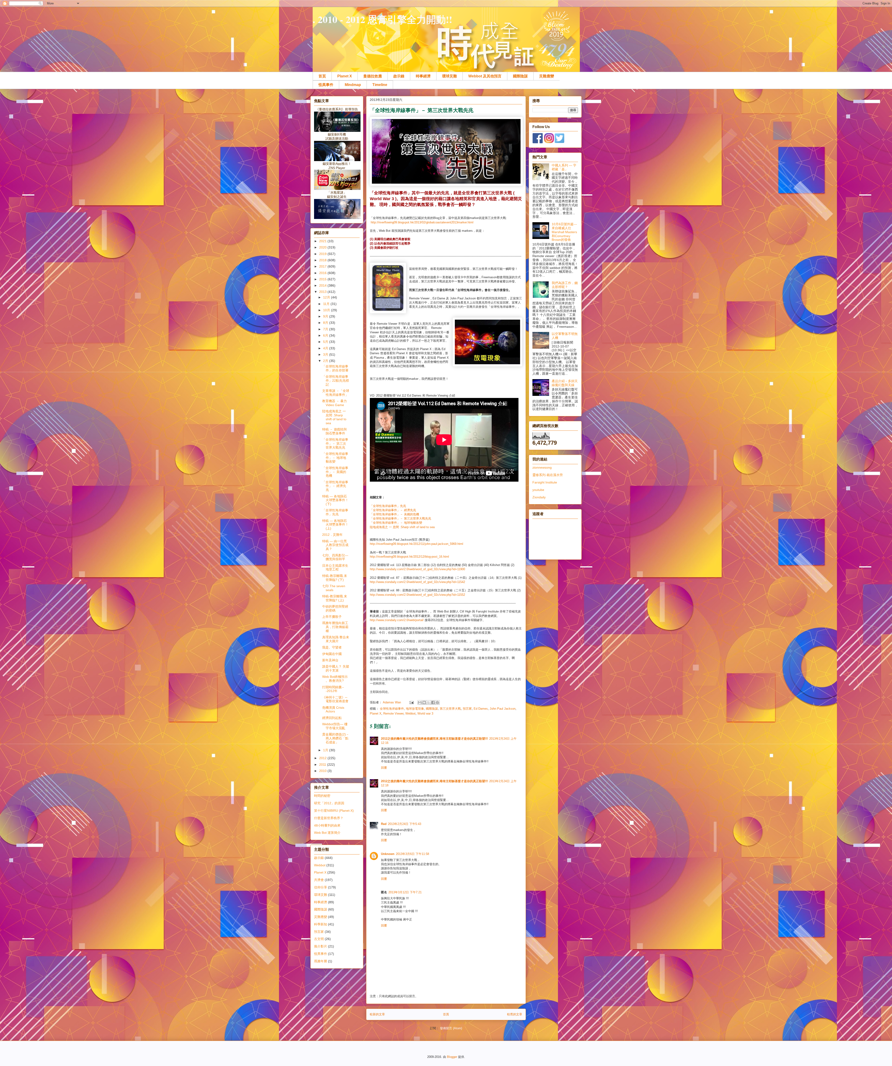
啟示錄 (398, 76)
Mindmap (353, 85)
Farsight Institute (544, 482)
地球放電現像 (415, 708)
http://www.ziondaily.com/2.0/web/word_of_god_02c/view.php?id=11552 (417, 594)
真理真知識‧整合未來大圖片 (335, 639)
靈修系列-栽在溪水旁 (547, 475)
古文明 (319, 939)
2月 (326, 361)
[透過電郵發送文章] (411, 702)
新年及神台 (330, 660)
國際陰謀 (520, 76)
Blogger (452, 1057)
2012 (323, 758)
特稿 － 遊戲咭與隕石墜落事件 (334, 431)
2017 (323, 266)
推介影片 (320, 946)
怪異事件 (325, 85)
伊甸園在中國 (332, 654)
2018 (323, 260)
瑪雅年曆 (320, 961)
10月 (327, 310)
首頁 (322, 76)
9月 (326, 316)
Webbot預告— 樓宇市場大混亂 (335, 726)
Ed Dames (481, 708)
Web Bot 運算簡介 (327, 832)
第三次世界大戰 (450, 708)
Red (384, 824)
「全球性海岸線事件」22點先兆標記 (335, 380)
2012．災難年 (332, 534)
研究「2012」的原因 (329, 803)
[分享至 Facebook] (433, 702)
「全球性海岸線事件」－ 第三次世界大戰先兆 (400, 518)
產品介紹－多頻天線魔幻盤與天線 (565, 383)
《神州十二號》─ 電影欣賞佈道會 (335, 699)
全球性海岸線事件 (392, 708)
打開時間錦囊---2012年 (333, 689)
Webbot (410, 713)
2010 (323, 771)
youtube (538, 490)
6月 (326, 335)
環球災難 (449, 76)
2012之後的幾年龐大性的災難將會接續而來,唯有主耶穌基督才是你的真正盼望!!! (434, 738)
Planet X (344, 76)
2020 (323, 247)
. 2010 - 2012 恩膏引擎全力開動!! (382, 19)
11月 (327, 304)
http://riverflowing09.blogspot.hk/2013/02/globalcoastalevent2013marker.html (422, 222)
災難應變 (546, 76)
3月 (326, 354)
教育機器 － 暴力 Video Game (334, 403)
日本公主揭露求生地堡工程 (335, 567)
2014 (323, 285)
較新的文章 (377, 1014)
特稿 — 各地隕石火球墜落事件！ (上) (335, 524)
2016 (323, 273)
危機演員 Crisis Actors (333, 709)
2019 (323, 254)
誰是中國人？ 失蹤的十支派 (335, 668)
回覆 (384, 767)
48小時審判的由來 (327, 825)
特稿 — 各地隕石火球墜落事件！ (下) (335, 500)
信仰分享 (320, 887)
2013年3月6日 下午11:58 (412, 854)
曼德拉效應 (372, 76)
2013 (323, 292)
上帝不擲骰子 (332, 617)
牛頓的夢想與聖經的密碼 (335, 608)
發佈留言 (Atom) (451, 1028)
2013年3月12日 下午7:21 (405, 892)
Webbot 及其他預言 (485, 76)
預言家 (467, 708)
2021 (323, 241)
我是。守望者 (332, 647)
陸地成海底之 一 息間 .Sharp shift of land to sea (402, 527)
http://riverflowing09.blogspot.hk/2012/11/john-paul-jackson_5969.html (416, 544)
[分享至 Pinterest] (437, 702)
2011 (323, 764)
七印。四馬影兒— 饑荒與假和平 (335, 557)
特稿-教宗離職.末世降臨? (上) (334, 598)
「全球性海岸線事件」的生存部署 (335, 368)
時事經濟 (423, 76)
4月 (326, 348)
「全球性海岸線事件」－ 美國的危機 (394, 514)
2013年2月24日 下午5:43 (404, 824)
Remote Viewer (393, 713)
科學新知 (320, 924)
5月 (326, 342)
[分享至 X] (428, 702)
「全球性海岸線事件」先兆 (388, 506)
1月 (326, 750)
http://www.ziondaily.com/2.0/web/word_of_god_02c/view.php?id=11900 (417, 569)
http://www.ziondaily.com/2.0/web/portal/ (397, 620)
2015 (323, 279)
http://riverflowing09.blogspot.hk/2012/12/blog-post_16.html (409, 556)
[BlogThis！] (424, 702)
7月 (326, 329)
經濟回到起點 (332, 718)
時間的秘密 (322, 796)
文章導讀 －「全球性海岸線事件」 (335, 393)
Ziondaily (539, 497)
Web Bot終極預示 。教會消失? (335, 678)
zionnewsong (542, 467)
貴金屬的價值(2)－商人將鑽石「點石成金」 (335, 738)
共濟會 (319, 880)
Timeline (379, 85)
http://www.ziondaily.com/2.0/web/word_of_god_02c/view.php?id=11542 (417, 582)
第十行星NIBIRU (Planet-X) (334, 810)
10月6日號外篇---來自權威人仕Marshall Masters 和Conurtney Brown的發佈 (564, 232)
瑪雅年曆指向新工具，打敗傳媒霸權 (335, 627)
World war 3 (425, 713)
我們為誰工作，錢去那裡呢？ (565, 285)
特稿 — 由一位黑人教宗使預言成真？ (335, 545)
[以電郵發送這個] (419, 702)
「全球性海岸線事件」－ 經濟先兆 (393, 510)
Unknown (387, 854)
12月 (327, 297)
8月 (326, 322)
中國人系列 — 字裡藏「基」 (564, 167)
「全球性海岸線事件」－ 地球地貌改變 (396, 522)
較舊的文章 (514, 1014)
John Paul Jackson (502, 708)
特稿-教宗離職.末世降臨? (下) (334, 578)
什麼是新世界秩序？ (328, 818)
